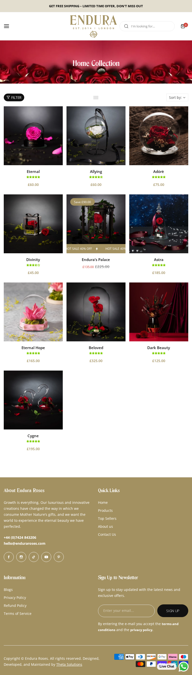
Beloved (96, 347)
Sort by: (175, 97)
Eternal (33, 171)
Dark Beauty (158, 347)
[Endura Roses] (93, 26)
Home (103, 502)
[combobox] (147, 26)
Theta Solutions (69, 664)
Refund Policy (15, 605)
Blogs (8, 589)
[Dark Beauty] (158, 311)
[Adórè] (158, 135)
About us (105, 526)
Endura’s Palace (96, 259)
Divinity (33, 259)
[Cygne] (33, 400)
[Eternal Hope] (33, 311)
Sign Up (172, 610)
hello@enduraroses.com (25, 543)
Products (105, 510)
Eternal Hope (33, 347)
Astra (159, 259)
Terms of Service (18, 613)
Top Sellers (107, 518)
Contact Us (107, 534)
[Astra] (158, 223)
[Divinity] (33, 223)
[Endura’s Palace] (96, 223)
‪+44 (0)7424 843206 (20, 537)
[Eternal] (33, 135)
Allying (96, 171)
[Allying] (96, 135)
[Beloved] (96, 311)
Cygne (33, 435)
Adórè (158, 171)
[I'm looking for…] (126, 26)
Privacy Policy (15, 597)
